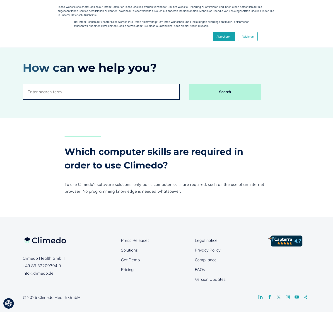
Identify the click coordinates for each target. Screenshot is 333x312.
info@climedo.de (38, 273)
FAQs (200, 269)
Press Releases (135, 240)
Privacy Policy (207, 250)
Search (225, 91)
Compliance (206, 259)
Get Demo (130, 259)
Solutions (129, 250)
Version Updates (210, 279)
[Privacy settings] (8, 303)
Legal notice (206, 240)
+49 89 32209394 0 (42, 265)
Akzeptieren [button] (224, 36)
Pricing (127, 269)
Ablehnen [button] (248, 36)
